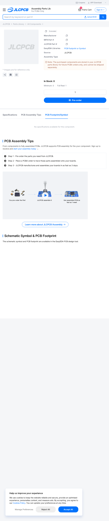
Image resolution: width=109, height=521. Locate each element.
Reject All (45, 509)
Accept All (68, 509)
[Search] (103, 17)
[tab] (10, 114)
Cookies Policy (19, 503)
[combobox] (41, 17)
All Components (34, 24)
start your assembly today (24, 149)
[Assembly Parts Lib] (18, 9)
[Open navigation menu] (4, 9)
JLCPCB (6, 24)
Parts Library (18, 24)
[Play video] (45, 195)
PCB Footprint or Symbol (75, 48)
